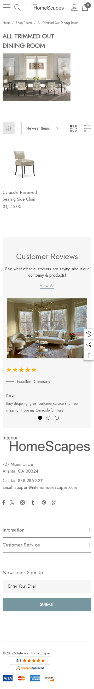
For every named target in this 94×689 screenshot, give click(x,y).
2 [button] (48, 418)
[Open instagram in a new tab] (23, 502)
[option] (47, 356)
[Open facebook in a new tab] (3, 502)
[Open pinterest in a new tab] (45, 502)
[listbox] (42, 128)
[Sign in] (74, 7)
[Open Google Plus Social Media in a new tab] (55, 502)
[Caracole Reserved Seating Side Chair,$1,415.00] (24, 164)
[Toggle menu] (6, 7)
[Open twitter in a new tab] (13, 502)
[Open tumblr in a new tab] (34, 502)
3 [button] (57, 418)
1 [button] (40, 418)
